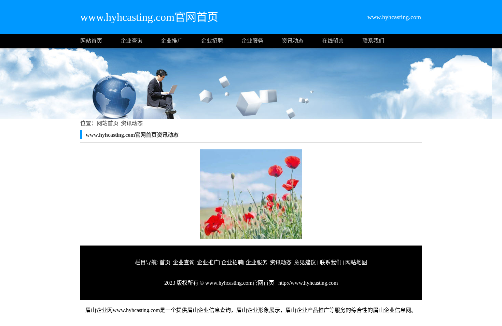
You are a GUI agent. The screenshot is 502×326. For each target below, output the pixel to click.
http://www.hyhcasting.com (307, 283)
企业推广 (172, 41)
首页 (164, 262)
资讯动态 (293, 41)
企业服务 (252, 41)
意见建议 (305, 262)
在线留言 (333, 41)
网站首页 (91, 41)
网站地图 (356, 262)
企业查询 (131, 41)
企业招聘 (212, 41)
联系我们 (373, 41)
